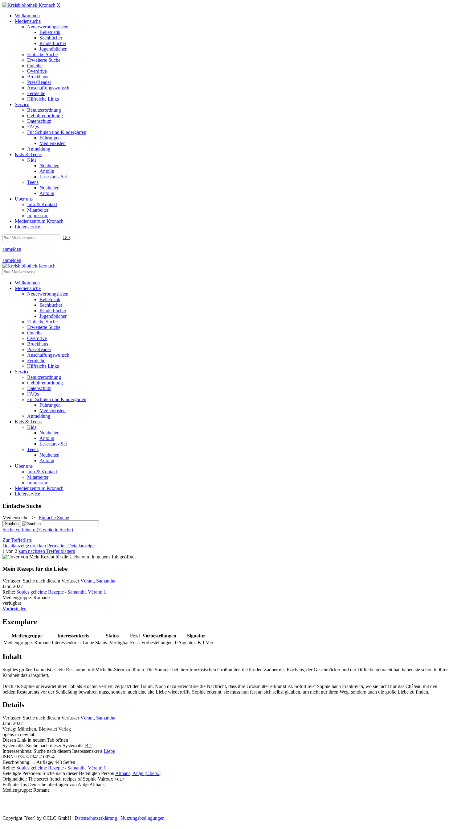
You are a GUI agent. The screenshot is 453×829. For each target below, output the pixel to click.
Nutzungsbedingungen (142, 818)
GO (66, 237)
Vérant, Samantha (97, 580)
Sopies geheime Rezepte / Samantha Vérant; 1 (61, 592)
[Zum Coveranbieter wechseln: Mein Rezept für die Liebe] (41, 556)
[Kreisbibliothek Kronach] (28, 5)
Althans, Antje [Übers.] (138, 773)
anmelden (11, 249)
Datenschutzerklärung (96, 818)
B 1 (88, 745)
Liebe (109, 751)
